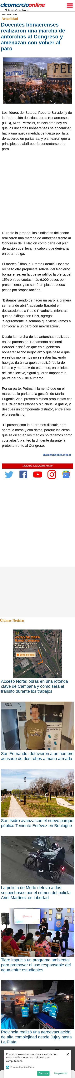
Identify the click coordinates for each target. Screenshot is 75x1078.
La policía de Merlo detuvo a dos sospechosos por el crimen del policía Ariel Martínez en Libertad (36, 892)
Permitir (43, 1073)
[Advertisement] (37, 191)
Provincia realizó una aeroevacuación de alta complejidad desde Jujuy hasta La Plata (36, 1037)
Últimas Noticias (12, 620)
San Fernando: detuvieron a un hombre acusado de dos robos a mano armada (37, 756)
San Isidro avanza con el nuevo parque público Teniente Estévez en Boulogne (37, 823)
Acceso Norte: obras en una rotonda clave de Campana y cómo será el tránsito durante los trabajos (34, 686)
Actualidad (10, 19)
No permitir (61, 1073)
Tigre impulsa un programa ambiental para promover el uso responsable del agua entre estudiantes (36, 965)
